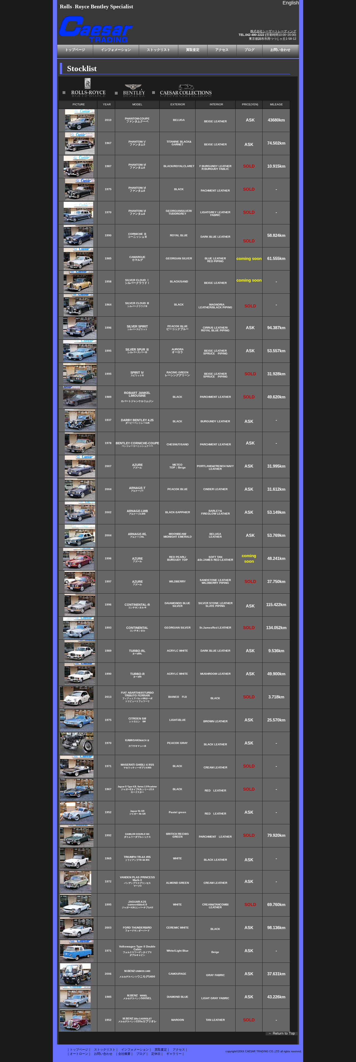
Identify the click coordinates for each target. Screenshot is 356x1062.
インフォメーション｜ (136, 1049)
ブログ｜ (142, 1053)
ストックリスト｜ (106, 1049)
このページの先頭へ (282, 1035)
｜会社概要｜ (124, 1053)
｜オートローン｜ (79, 1053)
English (291, 3)
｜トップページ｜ (79, 1049)
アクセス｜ (180, 1049)
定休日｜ (157, 1053)
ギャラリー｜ (175, 1053)
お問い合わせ (103, 1053)
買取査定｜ (162, 1049)
